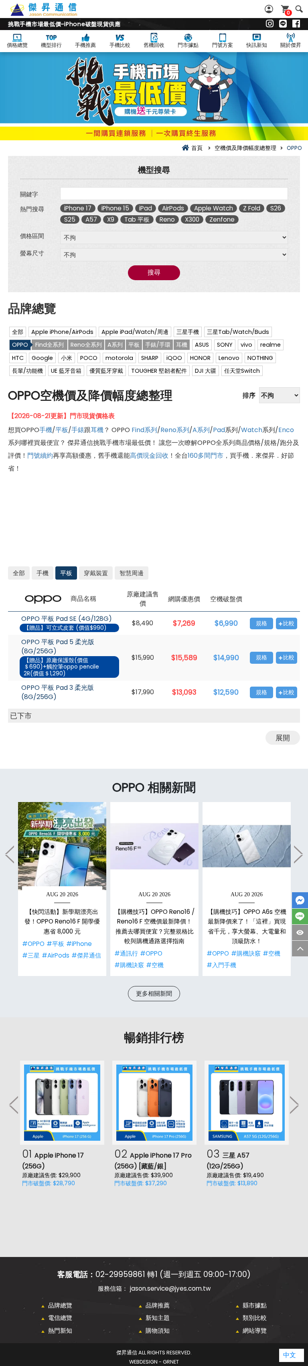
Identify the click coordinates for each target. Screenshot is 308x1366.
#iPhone (79, 944)
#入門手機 (221, 965)
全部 (17, 332)
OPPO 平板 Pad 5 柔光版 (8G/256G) (57, 647)
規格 (261, 623)
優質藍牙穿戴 (106, 371)
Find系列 (144, 429)
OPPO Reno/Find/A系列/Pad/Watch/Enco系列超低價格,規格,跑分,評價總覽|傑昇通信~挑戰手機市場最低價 (52, 14)
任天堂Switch (242, 371)
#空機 (155, 965)
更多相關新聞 (154, 993)
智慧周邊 (132, 573)
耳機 (181, 345)
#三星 (31, 955)
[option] (62, 889)
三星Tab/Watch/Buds (238, 332)
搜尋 (299, 9)
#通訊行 (126, 953)
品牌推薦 (158, 1305)
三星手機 (187, 332)
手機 (45, 429)
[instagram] (270, 24)
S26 (275, 208)
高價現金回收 (149, 455)
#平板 (55, 944)
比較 (288, 623)
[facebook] (296, 24)
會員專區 (270, 9)
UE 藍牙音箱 (66, 371)
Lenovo (229, 358)
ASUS (202, 345)
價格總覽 (17, 45)
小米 (66, 358)
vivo (246, 345)
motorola (119, 358)
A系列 (115, 345)
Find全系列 (49, 345)
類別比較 (255, 1317)
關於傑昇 (290, 45)
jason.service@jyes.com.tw (170, 1288)
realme (270, 345)
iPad (145, 208)
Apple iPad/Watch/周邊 (134, 332)
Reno (167, 219)
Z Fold (251, 208)
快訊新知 (256, 45)
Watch (251, 429)
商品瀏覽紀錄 (300, 932)
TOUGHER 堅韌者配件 (159, 371)
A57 (91, 219)
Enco (286, 429)
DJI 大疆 (205, 371)
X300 (192, 219)
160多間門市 (205, 455)
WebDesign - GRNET (154, 1361)
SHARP (149, 358)
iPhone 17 (77, 208)
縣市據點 (255, 1305)
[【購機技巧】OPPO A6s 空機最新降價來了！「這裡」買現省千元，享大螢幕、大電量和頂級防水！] (247, 846)
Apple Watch (213, 208)
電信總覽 (60, 1317)
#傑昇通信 (86, 955)
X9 (110, 219)
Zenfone (222, 219)
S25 (69, 219)
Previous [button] (10, 854)
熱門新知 (60, 1330)
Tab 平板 (137, 219)
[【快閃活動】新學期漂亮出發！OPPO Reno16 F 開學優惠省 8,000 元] (62, 846)
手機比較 (119, 45)
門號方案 (222, 45)
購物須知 (158, 1330)
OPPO (20, 345)
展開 (283, 738)
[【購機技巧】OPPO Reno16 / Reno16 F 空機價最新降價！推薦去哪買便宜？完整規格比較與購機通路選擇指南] (154, 846)
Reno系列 (174, 429)
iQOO (174, 358)
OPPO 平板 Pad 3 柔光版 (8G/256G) (57, 692)
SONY (225, 345)
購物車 (288, 12)
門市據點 (188, 45)
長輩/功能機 (27, 371)
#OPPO (33, 944)
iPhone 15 (115, 208)
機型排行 (51, 45)
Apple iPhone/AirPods (62, 332)
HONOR (200, 358)
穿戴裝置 (96, 573)
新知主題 (158, 1317)
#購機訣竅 (129, 965)
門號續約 (40, 455)
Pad (219, 429)
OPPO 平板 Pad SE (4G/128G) (66, 618)
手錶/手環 (157, 345)
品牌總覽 (60, 1305)
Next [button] (298, 854)
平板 (134, 345)
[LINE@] (283, 24)
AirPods (173, 208)
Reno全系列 (86, 345)
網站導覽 (255, 1330)
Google (42, 358)
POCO (88, 358)
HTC (18, 358)
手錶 (77, 429)
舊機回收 (154, 45)
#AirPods (55, 955)
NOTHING (260, 358)
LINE (300, 916)
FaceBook (300, 900)
